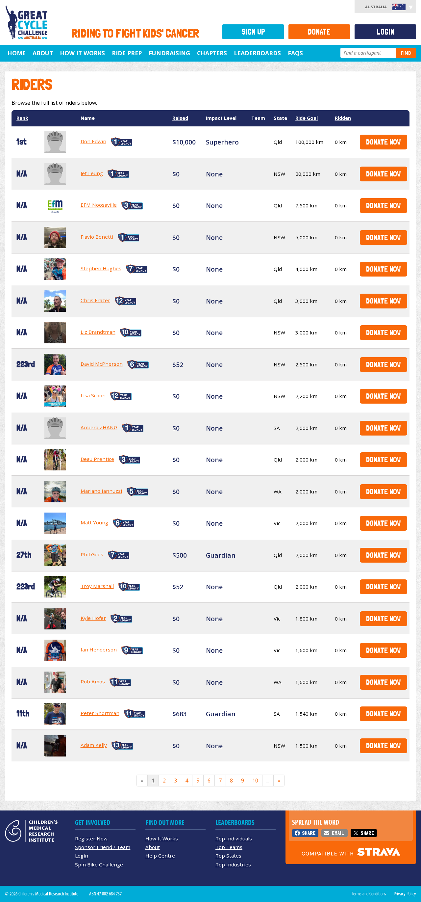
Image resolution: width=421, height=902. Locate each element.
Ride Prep (127, 53)
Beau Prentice (97, 459)
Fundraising (169, 53)
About (43, 53)
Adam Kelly (94, 745)
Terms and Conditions (368, 894)
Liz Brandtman (98, 332)
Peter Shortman (100, 713)
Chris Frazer (95, 300)
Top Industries (233, 864)
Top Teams (228, 847)
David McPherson (102, 363)
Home (17, 53)
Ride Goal (306, 118)
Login (385, 32)
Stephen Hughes (101, 268)
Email (338, 833)
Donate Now (383, 141)
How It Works (161, 838)
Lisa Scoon (93, 395)
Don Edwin (93, 141)
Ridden (343, 118)
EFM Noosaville (99, 204)
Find (406, 53)
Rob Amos (93, 681)
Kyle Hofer (93, 618)
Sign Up (253, 32)
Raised (180, 118)
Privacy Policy (405, 894)
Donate (319, 32)
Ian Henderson (99, 649)
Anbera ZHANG (99, 427)
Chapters (212, 53)
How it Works (82, 53)
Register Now (91, 838)
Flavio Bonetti (97, 236)
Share (308, 833)
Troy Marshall (97, 586)
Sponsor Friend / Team (102, 847)
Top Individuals (233, 838)
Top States (228, 855)
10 (255, 780)
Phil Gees (92, 554)
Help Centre (160, 855)
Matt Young (94, 522)
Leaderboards (257, 53)
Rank (22, 118)
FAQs (295, 53)
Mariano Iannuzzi (101, 491)
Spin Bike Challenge (99, 864)
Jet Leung (92, 173)
